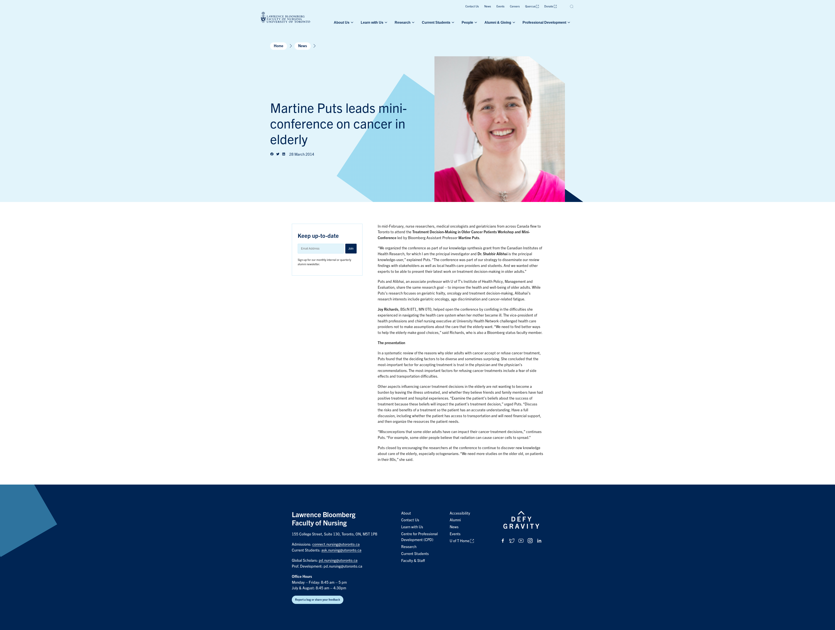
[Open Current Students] (452, 22)
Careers (515, 6)
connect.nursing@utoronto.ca (336, 544)
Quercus (530, 6)
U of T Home (459, 541)
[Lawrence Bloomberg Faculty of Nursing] (285, 18)
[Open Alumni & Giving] (513, 22)
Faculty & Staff (413, 561)
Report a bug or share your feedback (317, 599)
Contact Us (472, 6)
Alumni (455, 520)
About (406, 513)
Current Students (436, 22)
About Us (341, 22)
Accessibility (460, 513)
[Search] (572, 6)
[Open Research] (413, 22)
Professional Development (544, 22)
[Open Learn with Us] (385, 22)
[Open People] (475, 22)
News (487, 6)
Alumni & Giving (497, 22)
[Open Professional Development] (568, 22)
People (467, 22)
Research (403, 22)
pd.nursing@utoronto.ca (338, 560)
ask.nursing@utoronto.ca (341, 550)
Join (351, 248)
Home (278, 46)
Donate (548, 6)
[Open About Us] (351, 22)
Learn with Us (372, 22)
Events (500, 6)
